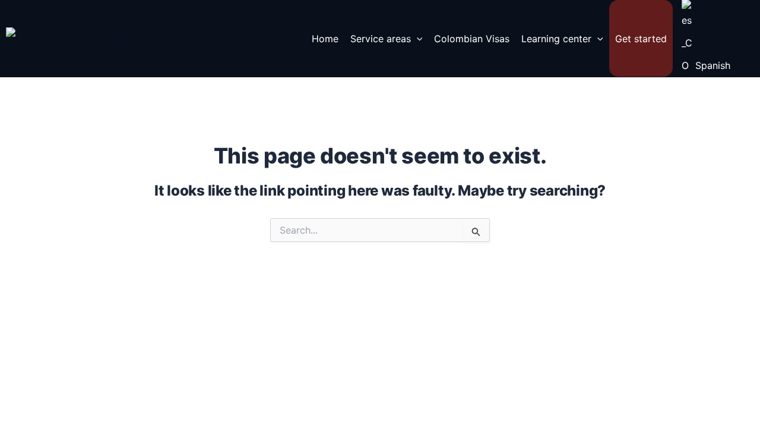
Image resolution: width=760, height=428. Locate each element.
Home (325, 39)
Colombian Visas (471, 39)
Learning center (556, 39)
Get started (641, 39)
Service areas (380, 39)
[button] (417, 38)
